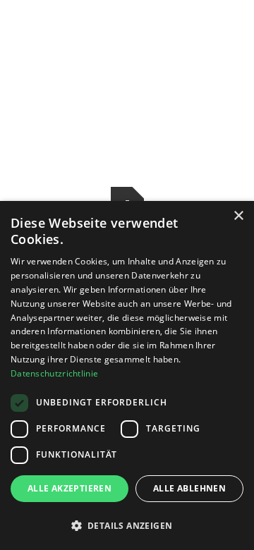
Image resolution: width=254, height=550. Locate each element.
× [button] (238, 216)
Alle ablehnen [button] (189, 488)
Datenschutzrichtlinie (54, 373)
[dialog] (127, 375)
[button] (127, 525)
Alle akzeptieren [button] (69, 488)
